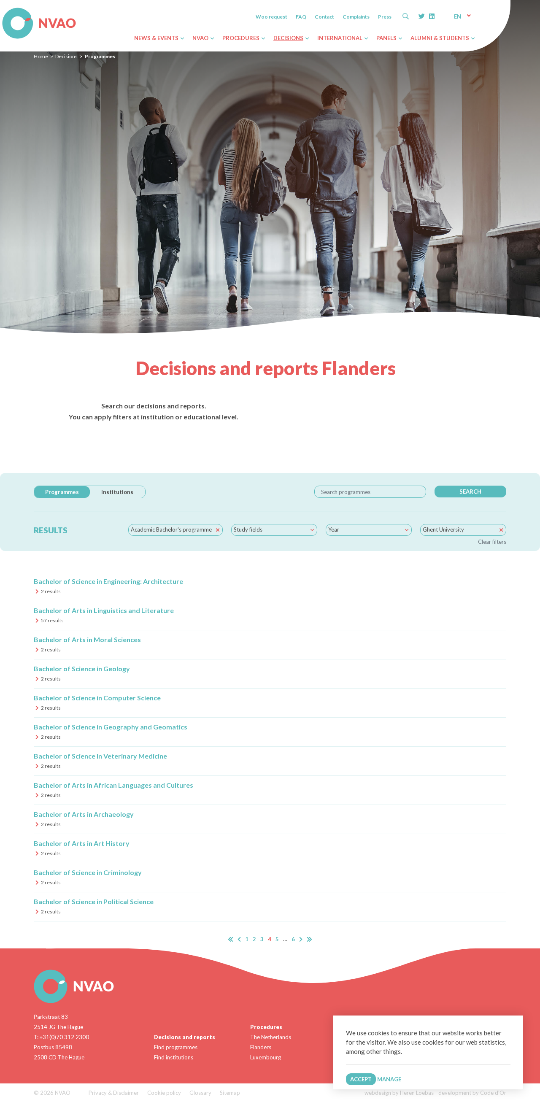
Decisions (66, 56)
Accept (361, 1079)
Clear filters (492, 541)
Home (41, 56)
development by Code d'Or (472, 1092)
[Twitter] (421, 16)
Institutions (117, 492)
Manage (389, 1079)
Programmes (62, 492)
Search (470, 491)
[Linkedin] (432, 16)
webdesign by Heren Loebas (399, 1092)
